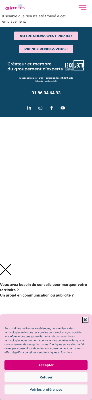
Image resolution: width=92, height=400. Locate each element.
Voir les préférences (46, 389)
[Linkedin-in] (29, 107)
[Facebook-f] (51, 107)
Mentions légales (28, 78)
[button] (85, 320)
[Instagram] (40, 107)
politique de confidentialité (59, 78)
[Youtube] (62, 107)
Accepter (46, 365)
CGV (41, 78)
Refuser (46, 377)
